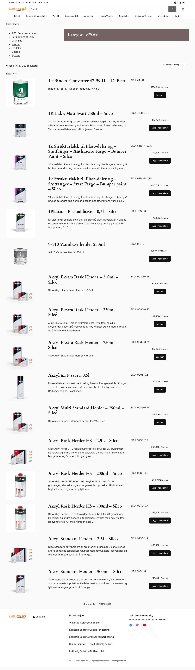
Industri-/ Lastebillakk (36, 16)
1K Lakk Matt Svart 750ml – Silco (80, 113)
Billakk (17, 16)
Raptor (177, 16)
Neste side (105, 603)
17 (94, 603)
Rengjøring (124, 16)
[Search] (172, 9)
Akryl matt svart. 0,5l (68, 375)
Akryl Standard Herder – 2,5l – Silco (83, 539)
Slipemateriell (71, 16)
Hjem (8, 24)
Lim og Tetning (106, 16)
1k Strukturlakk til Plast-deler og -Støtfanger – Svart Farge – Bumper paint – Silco (87, 184)
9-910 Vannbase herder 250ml (76, 244)
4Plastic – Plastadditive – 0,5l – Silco (83, 211)
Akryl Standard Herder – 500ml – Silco (85, 571)
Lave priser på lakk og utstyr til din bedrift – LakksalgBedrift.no (101, 661)
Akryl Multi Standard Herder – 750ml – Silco (86, 411)
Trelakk (56, 16)
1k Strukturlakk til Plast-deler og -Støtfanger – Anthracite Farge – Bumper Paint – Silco (87, 151)
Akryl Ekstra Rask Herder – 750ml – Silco (83, 345)
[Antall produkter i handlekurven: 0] (183, 9)
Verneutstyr (163, 16)
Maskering (89, 16)
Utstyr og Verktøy (143, 16)
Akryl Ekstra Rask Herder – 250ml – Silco (83, 280)
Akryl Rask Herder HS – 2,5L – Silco (83, 440)
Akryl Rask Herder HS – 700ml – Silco (85, 506)
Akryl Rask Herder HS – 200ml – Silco (85, 473)
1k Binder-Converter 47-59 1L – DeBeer (86, 81)
